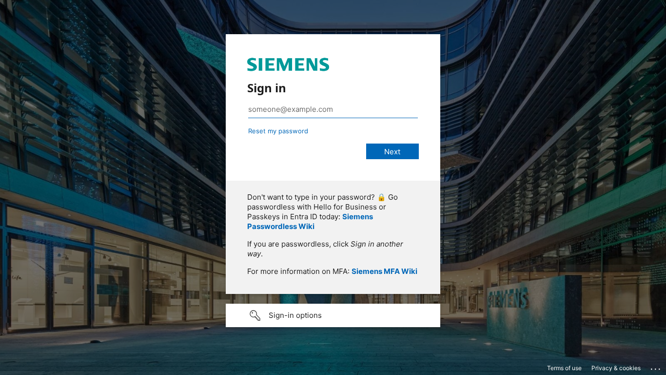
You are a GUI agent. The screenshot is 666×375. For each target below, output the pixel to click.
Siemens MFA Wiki (384, 271)
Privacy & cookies (616, 368)
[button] (333, 315)
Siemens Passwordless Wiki (310, 221)
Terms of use (564, 368)
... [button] (656, 367)
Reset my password (278, 131)
